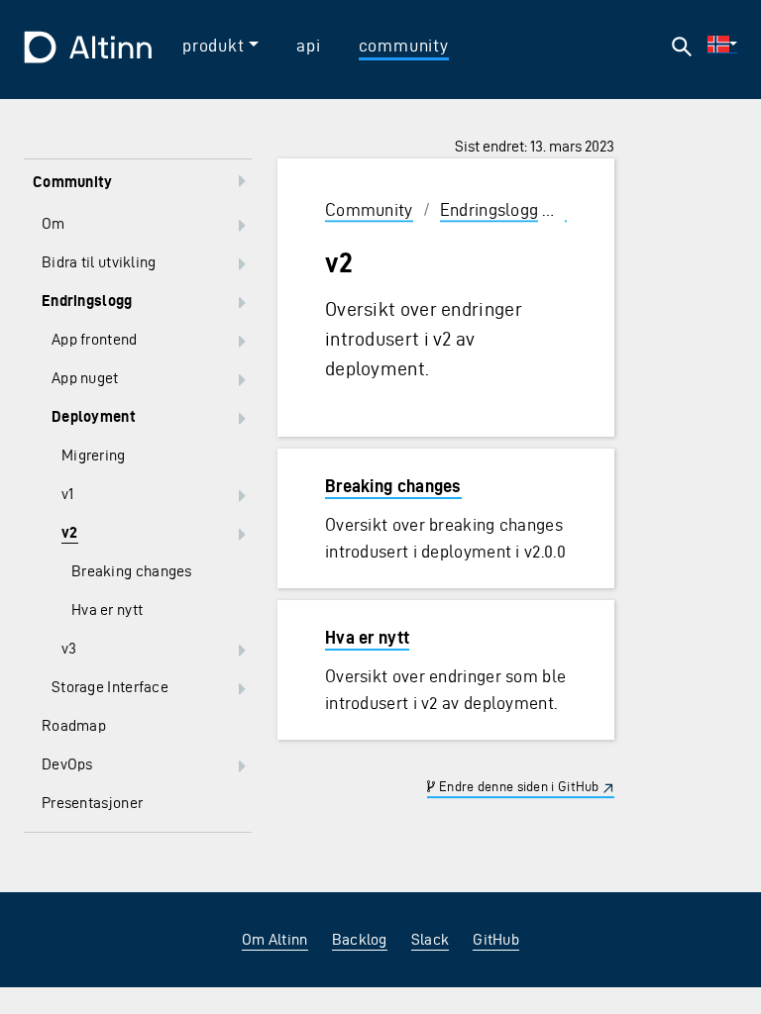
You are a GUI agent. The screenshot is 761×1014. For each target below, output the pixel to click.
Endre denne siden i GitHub (517, 786)
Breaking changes (393, 485)
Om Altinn (275, 939)
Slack (430, 939)
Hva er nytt (367, 637)
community (404, 45)
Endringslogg (489, 209)
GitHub (496, 939)
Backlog (359, 939)
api (308, 45)
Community (369, 209)
